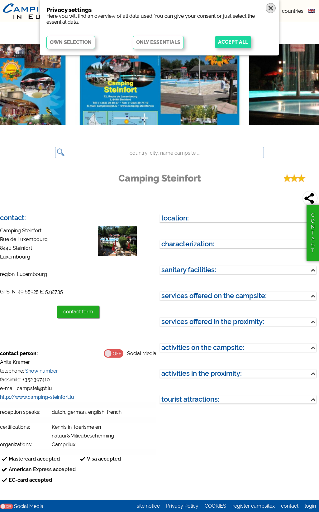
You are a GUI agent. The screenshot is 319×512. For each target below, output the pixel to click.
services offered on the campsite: (214, 296)
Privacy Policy (182, 506)
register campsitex (253, 506)
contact (289, 506)
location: (175, 218)
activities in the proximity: (201, 373)
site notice (148, 506)
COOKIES (215, 506)
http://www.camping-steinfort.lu (37, 397)
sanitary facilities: (188, 270)
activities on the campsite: (202, 347)
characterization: (187, 244)
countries (292, 11)
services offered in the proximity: (212, 322)
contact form (78, 312)
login (310, 506)
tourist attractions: (190, 399)
